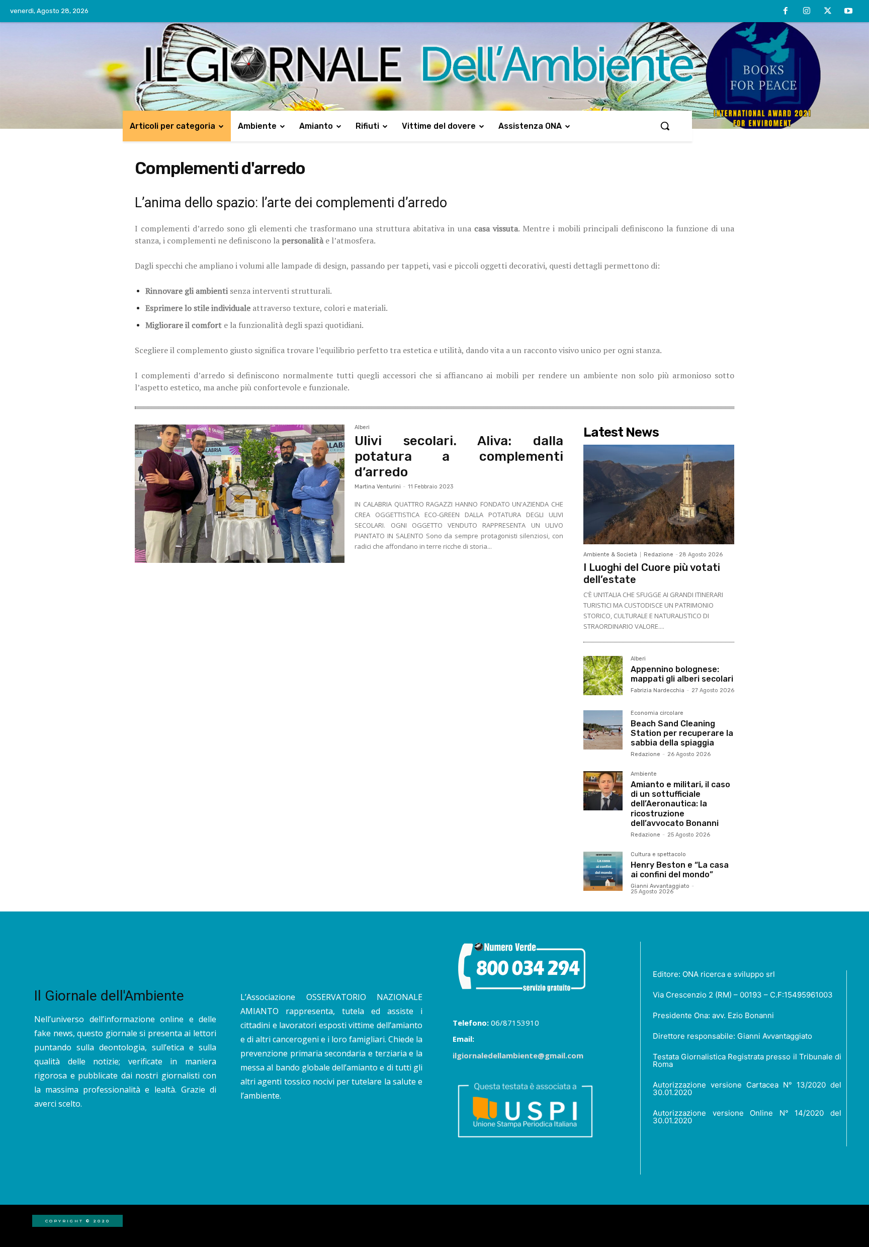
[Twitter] (827, 11)
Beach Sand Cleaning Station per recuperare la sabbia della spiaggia (682, 733)
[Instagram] (806, 11)
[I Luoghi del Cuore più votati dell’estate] (658, 494)
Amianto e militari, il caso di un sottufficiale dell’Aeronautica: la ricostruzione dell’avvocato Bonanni (680, 804)
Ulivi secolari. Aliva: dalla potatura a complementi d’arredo (459, 456)
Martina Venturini (378, 486)
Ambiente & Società (610, 554)
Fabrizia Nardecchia (657, 690)
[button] (665, 126)
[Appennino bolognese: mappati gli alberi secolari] (603, 675)
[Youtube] (848, 11)
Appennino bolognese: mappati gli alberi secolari (682, 674)
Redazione (658, 554)
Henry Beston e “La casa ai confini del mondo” (680, 869)
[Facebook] (786, 11)
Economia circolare (657, 713)
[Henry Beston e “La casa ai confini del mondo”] (603, 871)
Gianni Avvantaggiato (660, 886)
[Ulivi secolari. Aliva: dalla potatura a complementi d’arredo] (239, 494)
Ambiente (644, 774)
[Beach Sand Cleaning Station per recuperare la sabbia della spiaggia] (603, 730)
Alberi (362, 428)
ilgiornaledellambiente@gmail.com (518, 1055)
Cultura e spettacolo (658, 855)
